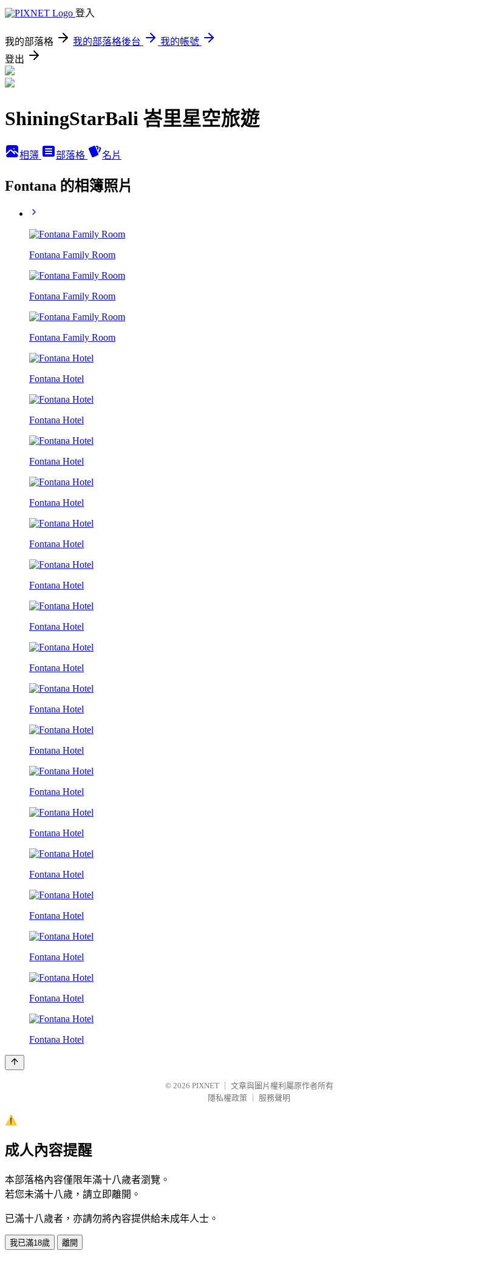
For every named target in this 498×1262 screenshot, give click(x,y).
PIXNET (205, 1085)
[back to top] (14, 1062)
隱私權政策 (227, 1097)
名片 (111, 155)
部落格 (71, 155)
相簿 (30, 155)
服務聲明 (274, 1097)
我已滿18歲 (30, 1242)
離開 (70, 1242)
